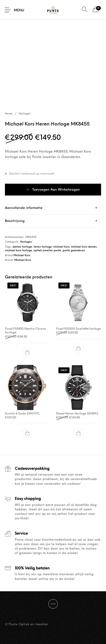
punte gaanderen (74, 250)
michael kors (61, 247)
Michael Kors (22, 255)
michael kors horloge (18, 250)
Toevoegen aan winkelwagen (56, 189)
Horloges (25, 113)
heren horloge (43, 247)
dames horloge (22, 247)
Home (9, 113)
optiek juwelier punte (47, 250)
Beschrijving (15, 221)
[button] (28, 352)
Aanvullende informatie (23, 208)
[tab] (53, 208)
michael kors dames (84, 247)
